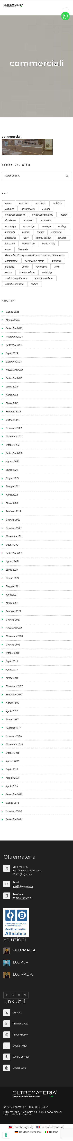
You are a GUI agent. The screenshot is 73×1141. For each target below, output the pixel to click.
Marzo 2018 (12, 678)
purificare (56, 261)
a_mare (46, 209)
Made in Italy (28, 243)
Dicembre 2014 (14, 811)
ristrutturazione (26, 272)
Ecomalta (10, 232)
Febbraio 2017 (13, 728)
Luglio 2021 (12, 569)
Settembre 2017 (14, 694)
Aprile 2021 (12, 594)
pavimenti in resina (34, 261)
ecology (62, 226)
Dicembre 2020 (14, 628)
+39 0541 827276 (22, 898)
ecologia (46, 226)
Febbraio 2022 (13, 511)
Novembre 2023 (14, 370)
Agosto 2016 (12, 761)
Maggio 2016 (13, 777)
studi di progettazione (16, 278)
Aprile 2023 (12, 395)
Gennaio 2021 (13, 619)
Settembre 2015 (14, 794)
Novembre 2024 (14, 336)
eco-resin (28, 220)
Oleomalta (23, 249)
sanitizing (47, 272)
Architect (23, 203)
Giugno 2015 (12, 802)
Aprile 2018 (12, 669)
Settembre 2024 (14, 345)
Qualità (25, 266)
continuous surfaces (42, 214)
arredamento (28, 209)
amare (8, 203)
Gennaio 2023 (13, 420)
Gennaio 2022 (13, 519)
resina (8, 272)
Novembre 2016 (14, 744)
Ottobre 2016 (13, 752)
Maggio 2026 (13, 320)
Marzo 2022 (12, 503)
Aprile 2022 (12, 494)
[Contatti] (36, 1014)
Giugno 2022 (12, 478)
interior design (43, 237)
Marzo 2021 (12, 603)
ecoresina (56, 232)
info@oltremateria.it (23, 886)
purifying (9, 266)
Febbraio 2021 (13, 611)
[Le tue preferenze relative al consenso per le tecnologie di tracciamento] (6, 1135)
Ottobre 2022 (13, 445)
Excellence (10, 237)
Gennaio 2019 (13, 644)
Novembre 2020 (14, 636)
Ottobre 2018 (13, 653)
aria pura (9, 209)
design (63, 214)
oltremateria (11, 261)
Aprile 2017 (12, 711)
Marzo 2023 (12, 403)
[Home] (13, 6)
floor (26, 237)
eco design (29, 226)
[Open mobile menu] (66, 7)
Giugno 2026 (12, 311)
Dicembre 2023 (14, 361)
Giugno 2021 (12, 578)
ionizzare (10, 243)
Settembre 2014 (14, 819)
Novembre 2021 (14, 536)
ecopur (25, 232)
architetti (57, 203)
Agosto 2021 (12, 561)
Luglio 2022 (12, 469)
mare (8, 249)
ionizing (62, 237)
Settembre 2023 (14, 378)
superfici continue (44, 278)
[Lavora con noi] (36, 1059)
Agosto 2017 (12, 703)
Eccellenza (10, 220)
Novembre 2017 (14, 686)
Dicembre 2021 (14, 528)
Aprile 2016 (12, 786)
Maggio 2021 (13, 586)
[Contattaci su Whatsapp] (65, 19)
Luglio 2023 (12, 386)
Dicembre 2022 (14, 428)
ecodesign (10, 226)
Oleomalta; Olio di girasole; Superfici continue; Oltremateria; (35, 255)
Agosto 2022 (12, 461)
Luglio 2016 (12, 769)
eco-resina (46, 220)
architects (40, 203)
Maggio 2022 (13, 486)
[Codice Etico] (36, 1068)
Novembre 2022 (14, 436)
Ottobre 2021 (13, 544)
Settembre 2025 (14, 328)
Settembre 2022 (14, 453)
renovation (41, 266)
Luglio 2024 (12, 353)
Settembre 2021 (14, 553)
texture (34, 284)
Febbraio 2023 (13, 411)
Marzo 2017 (12, 719)
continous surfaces (15, 214)
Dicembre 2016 (14, 736)
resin (57, 266)
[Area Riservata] (36, 1025)
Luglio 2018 (12, 661)
